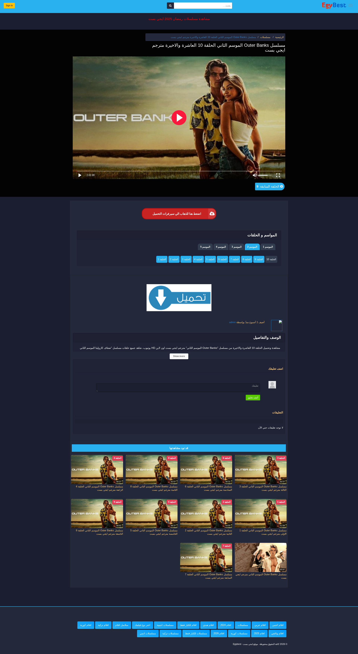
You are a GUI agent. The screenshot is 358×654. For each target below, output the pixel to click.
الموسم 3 (237, 246)
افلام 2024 (225, 625)
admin (232, 322)
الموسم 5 (205, 246)
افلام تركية (103, 625)
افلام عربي (260, 625)
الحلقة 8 (247, 259)
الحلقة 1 (162, 259)
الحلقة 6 (222, 259)
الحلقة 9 (259, 259)
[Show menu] (350, 5)
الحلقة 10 (271, 259)
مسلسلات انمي (148, 633)
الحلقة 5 (210, 259)
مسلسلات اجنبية (165, 625)
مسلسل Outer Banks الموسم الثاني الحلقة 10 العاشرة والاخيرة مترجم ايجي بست (213, 37)
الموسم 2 (252, 246)
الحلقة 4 (198, 259)
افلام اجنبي (278, 625)
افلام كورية (85, 625)
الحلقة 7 (234, 259)
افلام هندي (208, 625)
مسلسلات (243, 625)
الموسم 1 (268, 246)
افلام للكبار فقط (188, 625)
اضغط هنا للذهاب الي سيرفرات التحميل (177, 213)
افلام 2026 (218, 633)
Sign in (9, 5)
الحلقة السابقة (268, 186)
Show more (179, 356)
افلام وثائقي (277, 633)
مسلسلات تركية (170, 633)
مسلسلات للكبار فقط (196, 633)
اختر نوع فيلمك (142, 625)
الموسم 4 (221, 246)
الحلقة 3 (186, 259)
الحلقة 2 (174, 259)
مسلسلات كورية (239, 633)
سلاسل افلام (121, 625)
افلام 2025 (259, 633)
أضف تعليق (253, 397)
